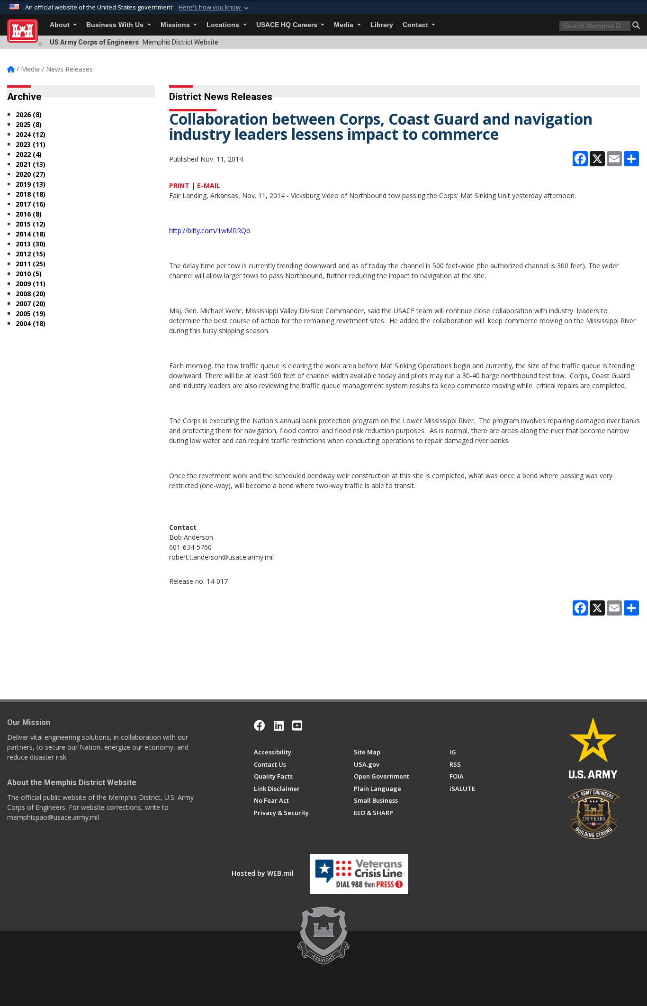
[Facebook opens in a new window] (259, 725)
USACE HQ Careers (287, 24)
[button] (215, 7)
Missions (176, 24)
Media (344, 24)
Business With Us (115, 24)
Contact (416, 24)
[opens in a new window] (279, 725)
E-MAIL (208, 185)
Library (381, 24)
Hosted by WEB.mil (263, 873)
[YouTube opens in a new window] (297, 725)
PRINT (179, 185)
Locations (224, 24)
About (61, 24)
